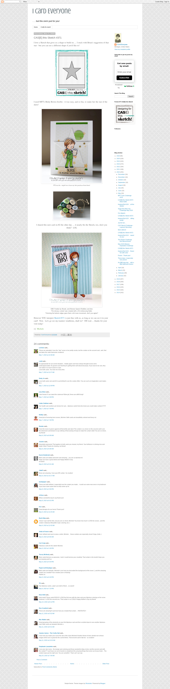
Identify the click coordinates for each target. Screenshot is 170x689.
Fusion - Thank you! (124, 255)
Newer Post (38, 664)
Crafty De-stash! (46, 27)
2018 (118, 282)
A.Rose (41, 495)
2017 (118, 284)
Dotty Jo (42, 378)
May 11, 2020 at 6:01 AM (46, 627)
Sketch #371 (59, 317)
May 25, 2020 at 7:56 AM (46, 655)
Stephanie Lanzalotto (46, 646)
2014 (118, 292)
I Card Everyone (51, 11)
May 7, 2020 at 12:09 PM (46, 386)
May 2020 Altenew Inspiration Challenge (125, 245)
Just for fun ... (122, 223)
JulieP (41, 470)
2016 (118, 287)
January (121, 276)
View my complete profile (122, 49)
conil (40, 361)
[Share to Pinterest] (71, 335)
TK (40, 583)
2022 (118, 166)
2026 (118, 156)
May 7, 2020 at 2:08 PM (46, 397)
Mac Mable (42, 619)
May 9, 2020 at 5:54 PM (46, 562)
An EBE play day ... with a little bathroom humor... (126, 263)
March (120, 270)
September (121, 182)
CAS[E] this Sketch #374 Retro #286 (125, 200)
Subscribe (124, 78)
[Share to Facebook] (68, 335)
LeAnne (41, 348)
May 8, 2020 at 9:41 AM (46, 464)
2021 (118, 169)
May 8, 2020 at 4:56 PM (46, 489)
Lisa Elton (42, 392)
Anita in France (44, 531)
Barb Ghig (42, 518)
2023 (118, 164)
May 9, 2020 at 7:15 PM (46, 588)
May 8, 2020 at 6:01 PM (46, 500)
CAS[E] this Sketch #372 (125, 232)
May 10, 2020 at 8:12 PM (46, 602)
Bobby (41, 415)
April (119, 267)
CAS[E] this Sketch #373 (125, 216)
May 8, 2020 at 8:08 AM (46, 435)
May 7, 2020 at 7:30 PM (46, 420)
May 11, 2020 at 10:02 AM (47, 640)
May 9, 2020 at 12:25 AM (46, 512)
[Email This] (62, 335)
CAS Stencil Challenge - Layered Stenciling (125, 226)
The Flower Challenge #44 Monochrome (125, 240)
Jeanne (41, 441)
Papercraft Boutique (45, 568)
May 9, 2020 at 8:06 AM (46, 537)
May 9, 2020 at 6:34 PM (46, 577)
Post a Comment (42, 659)
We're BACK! (122, 230)
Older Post (105, 664)
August (120, 185)
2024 (118, 161)
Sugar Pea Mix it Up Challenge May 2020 (125, 209)
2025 (118, 158)
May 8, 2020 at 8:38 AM (46, 449)
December (121, 174)
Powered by (118, 86)
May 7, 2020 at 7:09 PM (46, 408)
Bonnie (41, 426)
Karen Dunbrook (44, 455)
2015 (118, 290)
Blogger (102, 683)
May (119, 193)
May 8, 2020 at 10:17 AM (46, 476)
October (121, 180)
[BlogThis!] (64, 335)
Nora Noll (42, 595)
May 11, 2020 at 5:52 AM (46, 613)
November (121, 177)
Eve (40, 507)
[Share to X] (66, 335)
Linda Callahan (44, 403)
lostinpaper (42, 482)
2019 (118, 279)
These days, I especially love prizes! (125, 259)
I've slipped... (122, 213)
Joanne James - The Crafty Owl (49, 633)
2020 (118, 172)
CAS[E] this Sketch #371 (125, 248)
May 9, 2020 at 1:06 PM (46, 548)
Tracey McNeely (44, 554)
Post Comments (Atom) (49, 667)
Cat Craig (42, 543)
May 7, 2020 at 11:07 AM (46, 372)
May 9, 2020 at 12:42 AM (46, 525)
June (120, 190)
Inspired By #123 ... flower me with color (126, 252)
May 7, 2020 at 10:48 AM (46, 355)
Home (36, 27)
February (121, 273)
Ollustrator (88, 683)
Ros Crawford (43, 608)
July (119, 188)
